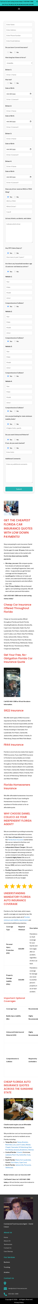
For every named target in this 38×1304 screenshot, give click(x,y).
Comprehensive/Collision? (14, 303)
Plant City (15, 1155)
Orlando (19, 1152)
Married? (8, 79)
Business (7, 1262)
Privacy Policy (19, 1302)
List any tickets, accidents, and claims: (18, 218)
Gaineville (22, 1155)
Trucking (7, 1267)
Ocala (28, 1155)
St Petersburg (23, 1147)
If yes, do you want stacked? (15, 443)
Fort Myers (15, 1162)
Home (6, 1237)
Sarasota (16, 1150)
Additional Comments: (13, 458)
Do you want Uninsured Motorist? (17, 434)
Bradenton (23, 1150)
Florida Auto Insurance (15, 840)
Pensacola (27, 1165)
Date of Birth (9, 88)
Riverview (8, 1145)
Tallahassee (9, 1167)
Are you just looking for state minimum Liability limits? (18, 417)
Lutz (14, 1145)
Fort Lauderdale (25, 1160)
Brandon (25, 1142)
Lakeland (8, 1155)
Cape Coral (23, 1162)
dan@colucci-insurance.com (17, 1288)
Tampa (19, 1142)
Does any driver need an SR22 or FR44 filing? (18, 190)
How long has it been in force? (15, 57)
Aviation (7, 1272)
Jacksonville (19, 1165)
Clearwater (14, 1147)
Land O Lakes (20, 1145)
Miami (17, 1160)
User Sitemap (8, 1251)
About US (7, 1241)
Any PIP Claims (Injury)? (13, 248)
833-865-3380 (13, 1294)
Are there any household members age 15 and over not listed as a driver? (18, 265)
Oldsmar (31, 1150)
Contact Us (7, 1248)
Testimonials (8, 1244)
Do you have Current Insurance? (16, 47)
